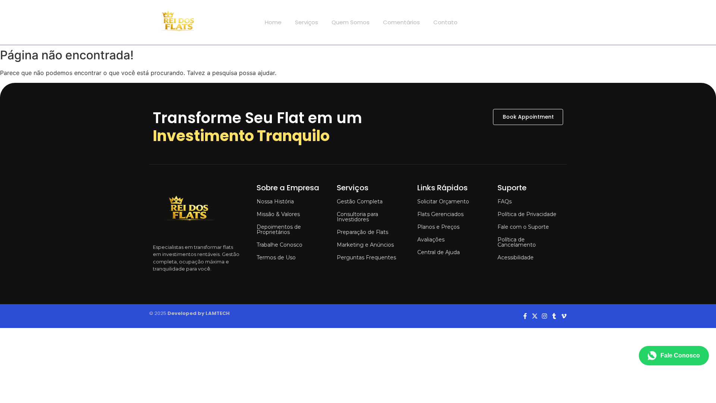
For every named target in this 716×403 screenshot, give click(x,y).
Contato (445, 22)
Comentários (401, 22)
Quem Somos (351, 22)
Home (273, 22)
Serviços (306, 22)
